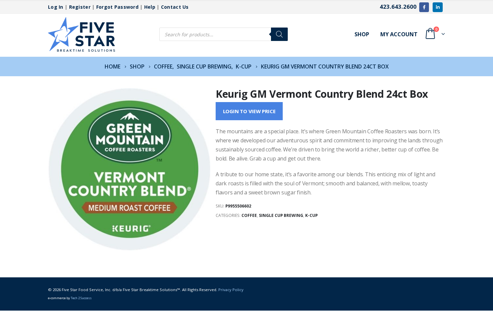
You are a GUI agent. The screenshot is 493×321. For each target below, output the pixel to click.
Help (149, 7)
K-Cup (311, 215)
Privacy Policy (230, 289)
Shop (361, 34)
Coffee (249, 215)
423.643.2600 (398, 6)
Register (80, 7)
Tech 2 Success (81, 298)
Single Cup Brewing (281, 215)
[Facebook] (424, 7)
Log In (55, 7)
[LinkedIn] (437, 7)
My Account (399, 34)
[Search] (279, 34)
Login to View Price (249, 111)
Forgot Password (117, 7)
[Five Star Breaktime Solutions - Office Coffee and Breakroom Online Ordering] (81, 34)
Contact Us (175, 7)
